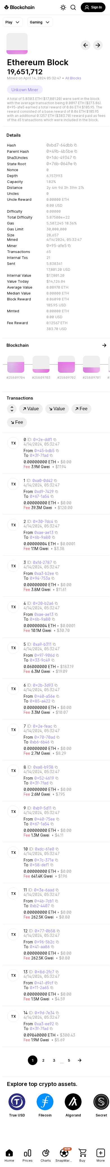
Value (33, 408)
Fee (83, 408)
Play (8, 22)
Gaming (36, 22)
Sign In (96, 7)
